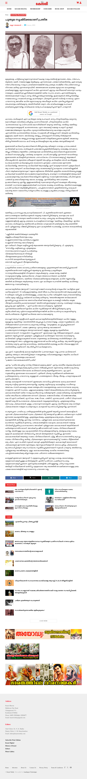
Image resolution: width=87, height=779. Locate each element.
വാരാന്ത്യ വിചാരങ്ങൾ (18, 15)
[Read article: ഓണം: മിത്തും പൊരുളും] (9, 534)
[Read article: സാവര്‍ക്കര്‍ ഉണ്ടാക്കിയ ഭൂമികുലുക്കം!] (9, 612)
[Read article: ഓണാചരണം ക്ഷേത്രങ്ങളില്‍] (9, 573)
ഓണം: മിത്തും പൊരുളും (24, 532)
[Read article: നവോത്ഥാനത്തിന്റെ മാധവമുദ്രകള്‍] (9, 553)
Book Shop (59, 9)
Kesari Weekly (10, 772)
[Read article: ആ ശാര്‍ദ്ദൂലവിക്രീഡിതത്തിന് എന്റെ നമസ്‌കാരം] (9, 492)
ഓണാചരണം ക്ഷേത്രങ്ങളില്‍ (26, 571)
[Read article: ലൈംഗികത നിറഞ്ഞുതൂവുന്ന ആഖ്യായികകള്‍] (49, 508)
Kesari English (73, 9)
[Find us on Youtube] (71, 767)
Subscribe (48, 9)
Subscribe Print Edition (13, 740)
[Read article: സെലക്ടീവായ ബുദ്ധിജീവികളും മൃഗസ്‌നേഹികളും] (9, 508)
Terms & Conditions (57, 768)
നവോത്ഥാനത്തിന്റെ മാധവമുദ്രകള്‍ (29, 551)
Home (9, 9)
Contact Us (33, 768)
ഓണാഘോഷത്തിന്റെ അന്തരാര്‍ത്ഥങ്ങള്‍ (31, 561)
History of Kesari (10, 746)
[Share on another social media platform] (80, 478)
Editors (7, 749)
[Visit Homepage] (42, 3)
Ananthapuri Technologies (30, 772)
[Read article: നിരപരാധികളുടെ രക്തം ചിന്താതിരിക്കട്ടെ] (49, 492)
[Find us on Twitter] (67, 767)
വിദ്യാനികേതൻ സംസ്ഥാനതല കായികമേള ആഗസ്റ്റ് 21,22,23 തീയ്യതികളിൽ (44, 581)
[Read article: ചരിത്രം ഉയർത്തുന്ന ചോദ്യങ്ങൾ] (9, 603)
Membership (35, 9)
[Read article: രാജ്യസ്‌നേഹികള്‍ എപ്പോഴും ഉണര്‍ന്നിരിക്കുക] (9, 500)
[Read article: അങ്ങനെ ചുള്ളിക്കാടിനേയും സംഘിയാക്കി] (49, 500)
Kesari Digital (21, 9)
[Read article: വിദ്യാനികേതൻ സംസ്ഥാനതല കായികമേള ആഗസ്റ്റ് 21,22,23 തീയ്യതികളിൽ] (9, 583)
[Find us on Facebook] (64, 767)
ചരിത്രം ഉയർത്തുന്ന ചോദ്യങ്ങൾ (27, 601)
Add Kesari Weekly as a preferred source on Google (45, 113)
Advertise (15, 768)
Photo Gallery (9, 752)
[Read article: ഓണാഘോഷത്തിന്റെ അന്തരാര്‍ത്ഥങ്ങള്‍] (9, 563)
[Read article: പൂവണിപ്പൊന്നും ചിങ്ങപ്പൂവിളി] (9, 524)
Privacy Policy (43, 768)
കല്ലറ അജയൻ (15, 25)
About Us (23, 768)
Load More (44, 621)
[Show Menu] (6, 3)
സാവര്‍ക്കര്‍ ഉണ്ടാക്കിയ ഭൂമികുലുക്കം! (29, 610)
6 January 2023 (30, 25)
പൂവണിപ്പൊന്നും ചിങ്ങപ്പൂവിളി (26, 522)
